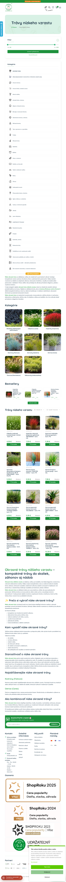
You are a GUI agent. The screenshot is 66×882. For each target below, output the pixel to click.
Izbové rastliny (16, 94)
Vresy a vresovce (17, 158)
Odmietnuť (47, 877)
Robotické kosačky (17, 228)
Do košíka (19, 398)
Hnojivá (14, 233)
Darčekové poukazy (39, 749)
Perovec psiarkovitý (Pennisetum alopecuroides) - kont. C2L (13, 546)
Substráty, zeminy (17, 239)
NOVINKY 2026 (17, 71)
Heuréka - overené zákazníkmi (33, 1)
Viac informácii (34, 862)
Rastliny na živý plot (17, 164)
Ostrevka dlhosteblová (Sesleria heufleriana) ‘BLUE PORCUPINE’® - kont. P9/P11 (13, 473)
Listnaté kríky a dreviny (18, 100)
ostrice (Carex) (55, 289)
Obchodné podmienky (24, 742)
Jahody (14, 210)
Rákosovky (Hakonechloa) (33, 375)
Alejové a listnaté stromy (19, 106)
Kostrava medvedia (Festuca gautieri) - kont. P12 (51, 435)
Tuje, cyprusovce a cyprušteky (20, 129)
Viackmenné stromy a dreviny (20, 117)
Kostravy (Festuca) (14, 353)
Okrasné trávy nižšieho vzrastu (28, 570)
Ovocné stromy (16, 82)
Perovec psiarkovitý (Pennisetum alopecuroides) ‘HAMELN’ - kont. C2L (32, 546)
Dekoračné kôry (17, 245)
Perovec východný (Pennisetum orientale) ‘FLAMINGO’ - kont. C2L (52, 546)
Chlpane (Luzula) (33, 328)
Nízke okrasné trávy (10, 277)
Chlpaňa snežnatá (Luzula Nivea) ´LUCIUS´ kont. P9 (36, 391)
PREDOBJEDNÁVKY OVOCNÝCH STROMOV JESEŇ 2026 (27, 77)
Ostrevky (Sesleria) (33, 353)
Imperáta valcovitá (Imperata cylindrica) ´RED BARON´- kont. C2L (17, 392)
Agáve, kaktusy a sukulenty (19, 199)
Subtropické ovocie (17, 187)
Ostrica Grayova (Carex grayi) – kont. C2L (51, 471)
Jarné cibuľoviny (17, 216)
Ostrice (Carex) (52, 353)
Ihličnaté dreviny (17, 123)
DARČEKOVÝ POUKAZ (18, 222)
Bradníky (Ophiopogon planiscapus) (14, 329)
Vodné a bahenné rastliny (19, 170)
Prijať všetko (47, 867)
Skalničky (15, 146)
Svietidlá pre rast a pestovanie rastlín (22, 251)
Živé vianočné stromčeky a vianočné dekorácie (24, 268)
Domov (15, 27)
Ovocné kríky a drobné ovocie (20, 88)
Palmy (14, 175)
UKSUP (21, 757)
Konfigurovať (47, 872)
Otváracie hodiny (9, 878)
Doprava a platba (23, 748)
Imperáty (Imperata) (52, 328)
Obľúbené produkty (39, 743)
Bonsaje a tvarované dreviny (20, 111)
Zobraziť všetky (33, 402)
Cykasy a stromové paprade (19, 204)
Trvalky (14, 135)
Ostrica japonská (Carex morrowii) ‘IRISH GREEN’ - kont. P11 (51, 510)
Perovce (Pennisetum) (14, 375)
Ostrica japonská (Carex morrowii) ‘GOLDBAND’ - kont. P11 (33, 509)
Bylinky (14, 152)
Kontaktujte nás (38, 752)
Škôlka (20, 751)
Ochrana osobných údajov (25, 739)
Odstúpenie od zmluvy (40, 755)
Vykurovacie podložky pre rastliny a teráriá (23, 257)
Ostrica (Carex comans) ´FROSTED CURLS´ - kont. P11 (55, 392)
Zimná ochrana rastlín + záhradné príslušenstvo (24, 262)
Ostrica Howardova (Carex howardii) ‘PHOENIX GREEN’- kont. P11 (13, 510)
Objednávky (37, 740)
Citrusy (14, 181)
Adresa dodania (38, 737)
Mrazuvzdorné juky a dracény (20, 193)
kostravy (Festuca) (45, 289)
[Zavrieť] (20, 878)
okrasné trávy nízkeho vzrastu (27, 287)
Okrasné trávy (16, 140)
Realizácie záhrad (23, 745)
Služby (20, 754)
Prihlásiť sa (54, 724)
